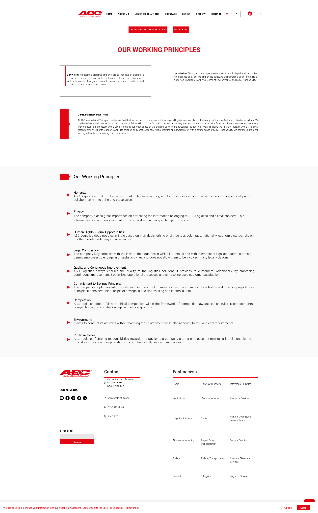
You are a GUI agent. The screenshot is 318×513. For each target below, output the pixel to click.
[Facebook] (67, 398)
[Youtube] (62, 398)
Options (288, 507)
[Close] (314, 507)
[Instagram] (73, 398)
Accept (303, 507)
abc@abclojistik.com (118, 398)
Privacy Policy (132, 507)
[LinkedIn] (85, 398)
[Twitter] (79, 398)
